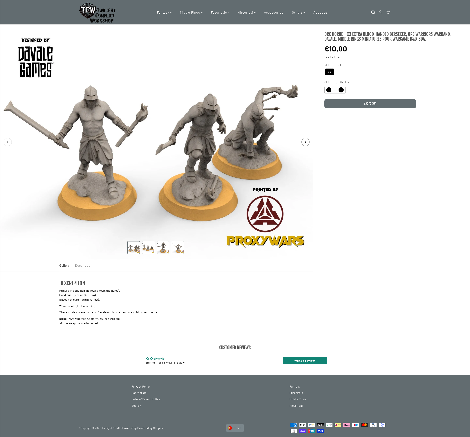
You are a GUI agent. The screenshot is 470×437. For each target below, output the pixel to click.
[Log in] (380, 12)
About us (320, 12)
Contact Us (139, 392)
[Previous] (8, 142)
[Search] (373, 12)
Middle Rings (190, 12)
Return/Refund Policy (146, 399)
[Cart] (387, 12)
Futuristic (219, 12)
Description (83, 265)
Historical (246, 12)
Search (136, 405)
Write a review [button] (304, 360)
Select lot (332, 64)
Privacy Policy (141, 386)
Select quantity (337, 82)
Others (297, 12)
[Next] (305, 142)
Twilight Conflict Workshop (119, 428)
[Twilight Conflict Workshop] (97, 12)
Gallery (64, 265)
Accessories (273, 12)
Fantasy (163, 12)
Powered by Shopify (150, 428)
